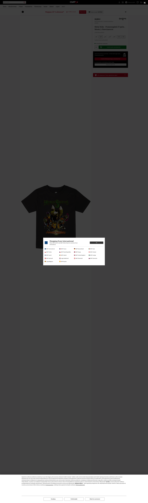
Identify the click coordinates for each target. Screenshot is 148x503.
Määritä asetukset (95, 499)
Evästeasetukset (49, 485)
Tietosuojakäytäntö (80, 485)
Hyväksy (53, 499)
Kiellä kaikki (74, 499)
